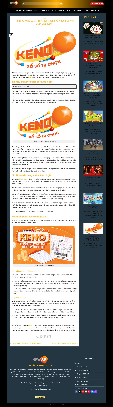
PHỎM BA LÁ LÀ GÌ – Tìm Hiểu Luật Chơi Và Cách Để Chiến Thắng (93, 66)
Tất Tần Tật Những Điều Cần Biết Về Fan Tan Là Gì (93, 179)
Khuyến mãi (95, 10)
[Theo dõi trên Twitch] (95, 391)
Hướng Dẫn (27, 10)
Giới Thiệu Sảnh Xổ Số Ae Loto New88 (38, 212)
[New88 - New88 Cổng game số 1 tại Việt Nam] (14, 4)
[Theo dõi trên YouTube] (86, 391)
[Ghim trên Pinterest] (47, 336)
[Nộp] (61, 3)
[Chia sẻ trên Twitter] (41, 336)
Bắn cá (37, 10)
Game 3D (61, 10)
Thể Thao (46, 10)
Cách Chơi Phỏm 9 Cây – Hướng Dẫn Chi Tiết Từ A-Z (93, 37)
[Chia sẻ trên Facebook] (37, 336)
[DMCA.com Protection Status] (40, 397)
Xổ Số (86, 10)
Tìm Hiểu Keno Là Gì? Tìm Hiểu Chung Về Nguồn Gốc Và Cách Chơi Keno (93, 238)
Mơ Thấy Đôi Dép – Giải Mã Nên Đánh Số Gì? (93, 125)
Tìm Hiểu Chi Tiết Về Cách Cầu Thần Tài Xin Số (26, 343)
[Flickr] (89, 391)
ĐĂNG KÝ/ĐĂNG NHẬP (97, 4)
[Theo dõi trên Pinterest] (82, 391)
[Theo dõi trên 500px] (92, 391)
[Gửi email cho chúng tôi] (79, 391)
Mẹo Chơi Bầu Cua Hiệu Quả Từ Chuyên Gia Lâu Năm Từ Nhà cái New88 (93, 96)
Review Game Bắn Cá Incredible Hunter (64, 343)
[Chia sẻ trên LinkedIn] (50, 336)
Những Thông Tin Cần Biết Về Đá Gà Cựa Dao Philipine (93, 153)
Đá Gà (54, 10)
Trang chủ (17, 10)
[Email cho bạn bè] (44, 336)
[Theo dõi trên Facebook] (76, 391)
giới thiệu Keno (22, 179)
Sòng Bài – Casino (74, 10)
